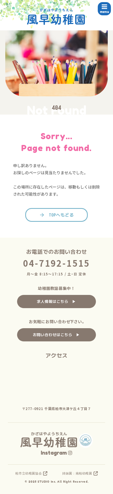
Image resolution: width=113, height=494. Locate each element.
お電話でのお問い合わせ (56, 251)
